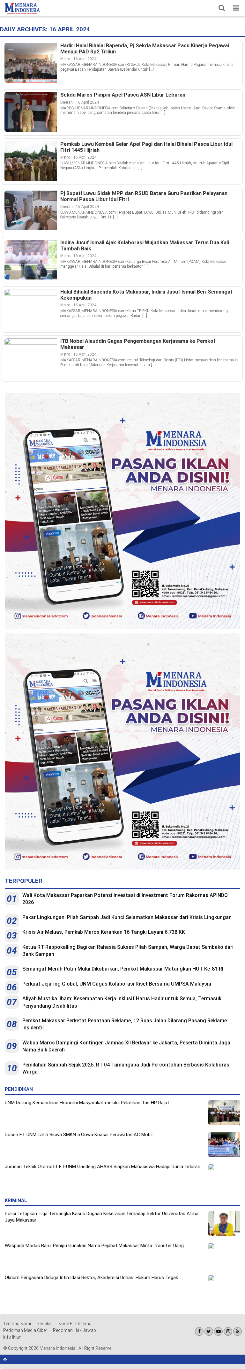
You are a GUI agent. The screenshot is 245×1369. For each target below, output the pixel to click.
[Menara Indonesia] (22, 12)
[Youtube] (218, 1331)
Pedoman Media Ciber (25, 1330)
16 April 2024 (84, 59)
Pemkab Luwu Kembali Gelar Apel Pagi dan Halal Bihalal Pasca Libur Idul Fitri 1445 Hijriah (146, 147)
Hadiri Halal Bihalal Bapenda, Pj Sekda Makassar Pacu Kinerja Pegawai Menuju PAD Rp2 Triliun (144, 49)
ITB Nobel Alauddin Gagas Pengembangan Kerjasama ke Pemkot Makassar (138, 344)
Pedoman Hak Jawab (74, 1330)
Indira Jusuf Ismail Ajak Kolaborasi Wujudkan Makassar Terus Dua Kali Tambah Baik (144, 246)
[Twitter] (208, 1331)
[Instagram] (228, 1331)
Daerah (66, 102)
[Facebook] (199, 1331)
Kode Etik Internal (75, 1323)
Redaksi (45, 1323)
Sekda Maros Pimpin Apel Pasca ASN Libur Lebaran (122, 95)
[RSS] (237, 1331)
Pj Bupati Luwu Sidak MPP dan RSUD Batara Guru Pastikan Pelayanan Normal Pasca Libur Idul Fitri (143, 196)
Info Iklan (12, 1337)
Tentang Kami (17, 1323)
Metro (65, 59)
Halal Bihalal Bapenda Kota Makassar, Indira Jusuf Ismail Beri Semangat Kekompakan (146, 295)
